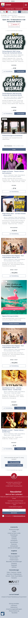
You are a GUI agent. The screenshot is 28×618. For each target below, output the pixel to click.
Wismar (13, 1)
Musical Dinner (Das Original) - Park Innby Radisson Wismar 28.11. (13, 256)
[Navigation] (26, 4)
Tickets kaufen (20, 71)
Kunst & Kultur (14, 558)
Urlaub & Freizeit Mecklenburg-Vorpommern (14, 597)
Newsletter (15, 613)
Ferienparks (14, 540)
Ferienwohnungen (14, 529)
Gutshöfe (14, 537)
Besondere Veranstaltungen (14, 561)
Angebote (14, 551)
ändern (22, 145)
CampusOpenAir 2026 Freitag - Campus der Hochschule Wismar (12, 52)
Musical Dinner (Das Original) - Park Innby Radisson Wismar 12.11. (13, 346)
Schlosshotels (14, 546)
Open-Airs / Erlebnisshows (14, 574)
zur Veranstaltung (8, 71)
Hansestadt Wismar (12, 15)
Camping (14, 538)
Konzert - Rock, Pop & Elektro (14, 576)
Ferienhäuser (14, 535)
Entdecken (14, 553)
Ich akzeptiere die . (14, 516)
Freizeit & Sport (14, 559)
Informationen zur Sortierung (14, 26)
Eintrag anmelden (14, 603)
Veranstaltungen (5, 17)
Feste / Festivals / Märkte (14, 572)
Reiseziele (14, 565)
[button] (8, 5)
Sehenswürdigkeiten (14, 556)
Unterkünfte (14, 527)
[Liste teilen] (9, 24)
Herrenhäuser (14, 542)
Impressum (14, 605)
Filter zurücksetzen (14, 462)
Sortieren (15, 24)
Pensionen (14, 544)
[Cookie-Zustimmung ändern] (2, 613)
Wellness (14, 567)
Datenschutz (14, 607)
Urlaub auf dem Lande (14, 533)
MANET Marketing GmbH (16, 486)
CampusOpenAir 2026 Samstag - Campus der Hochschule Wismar (12, 94)
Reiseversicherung (14, 611)
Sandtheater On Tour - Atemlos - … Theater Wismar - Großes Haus (12, 388)
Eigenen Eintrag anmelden (10, 316)
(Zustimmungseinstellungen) (14, 609)
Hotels (14, 531)
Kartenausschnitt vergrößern (14, 465)
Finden (14, 149)
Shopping (14, 563)
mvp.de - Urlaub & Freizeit (14, 483)
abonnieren (14, 512)
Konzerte (14, 578)
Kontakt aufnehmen (14, 323)
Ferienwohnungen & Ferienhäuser (12, 135)
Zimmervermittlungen (14, 548)
